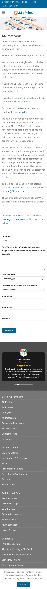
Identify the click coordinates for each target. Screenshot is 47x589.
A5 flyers (25, 101)
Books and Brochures (13, 423)
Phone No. (7, 318)
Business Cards (10, 428)
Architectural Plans (11, 493)
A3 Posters (7, 402)
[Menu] (3, 12)
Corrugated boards (11, 514)
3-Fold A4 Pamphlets (12, 396)
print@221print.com (15, 191)
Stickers (6, 479)
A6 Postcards (9, 417)
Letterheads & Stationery (14, 458)
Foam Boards (9, 519)
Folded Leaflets (10, 447)
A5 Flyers (6, 412)
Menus (5, 463)
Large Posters (9, 530)
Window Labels (9, 498)
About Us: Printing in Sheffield (17, 549)
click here (24, 112)
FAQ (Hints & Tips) (11, 544)
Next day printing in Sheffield (16, 554)
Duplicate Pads (9, 433)
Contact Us (7, 538)
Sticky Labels (8, 484)
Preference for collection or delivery (19, 285)
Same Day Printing (11, 559)
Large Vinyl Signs (10, 503)
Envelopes (7, 439)
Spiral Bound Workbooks (14, 474)
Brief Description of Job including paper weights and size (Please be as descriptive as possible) (23, 250)
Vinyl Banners (8, 509)
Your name (7, 296)
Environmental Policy (12, 565)
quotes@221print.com (13, 219)
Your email (7, 307)
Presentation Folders (12, 468)
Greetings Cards (10, 453)
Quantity (6, 236)
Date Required (8, 274)
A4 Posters (7, 407)
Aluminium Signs (10, 524)
